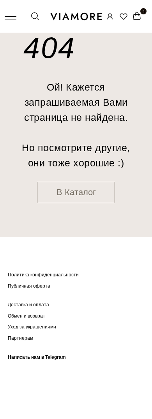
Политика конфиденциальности (43, 275)
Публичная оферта (29, 286)
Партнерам (20, 338)
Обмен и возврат (26, 316)
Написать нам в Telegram (37, 357)
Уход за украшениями (32, 327)
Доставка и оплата (28, 304)
